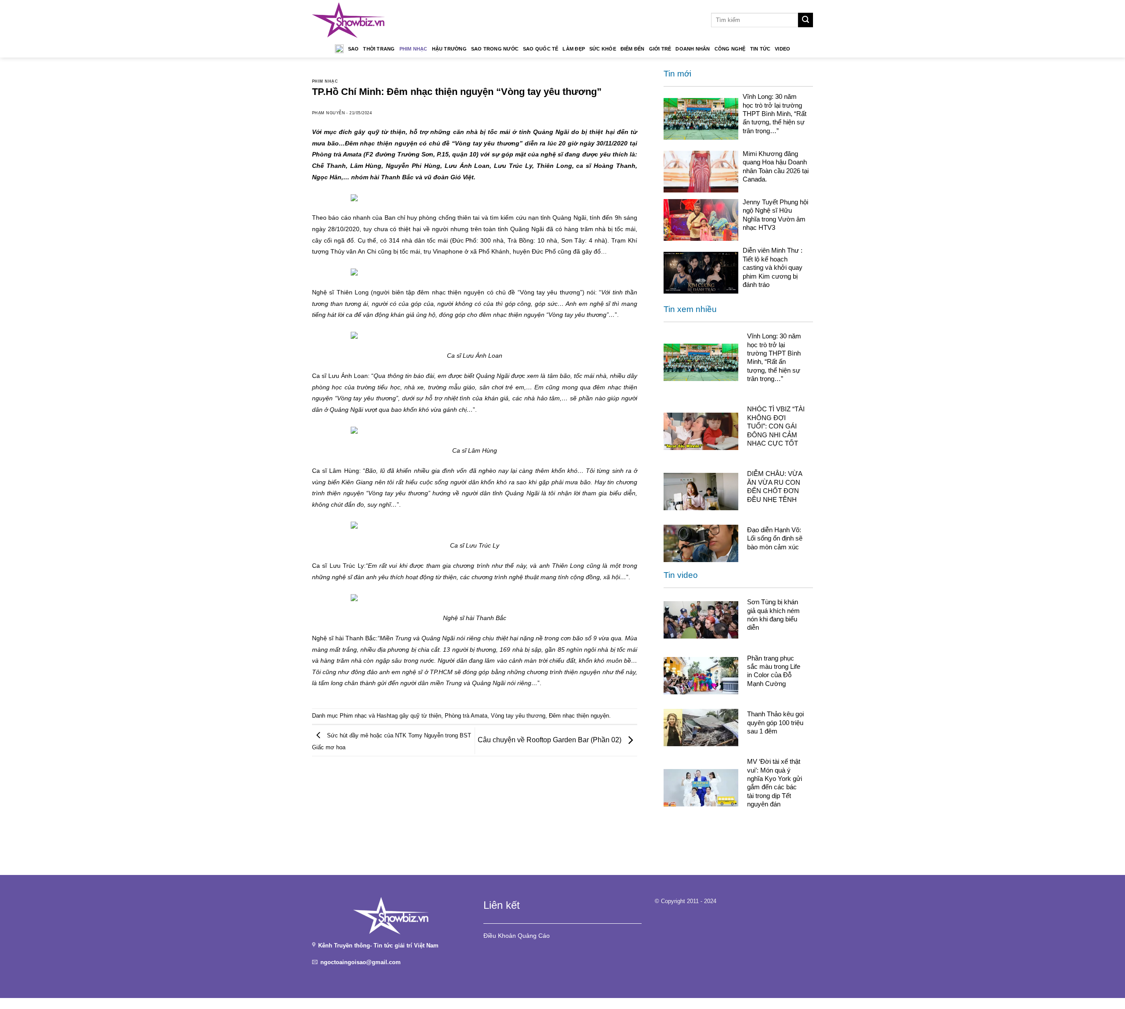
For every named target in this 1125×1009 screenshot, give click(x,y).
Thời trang (379, 48)
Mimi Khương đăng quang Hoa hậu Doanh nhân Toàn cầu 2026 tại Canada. (776, 166)
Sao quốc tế (540, 48)
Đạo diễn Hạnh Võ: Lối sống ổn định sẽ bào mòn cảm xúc (774, 538)
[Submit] (805, 20)
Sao (353, 48)
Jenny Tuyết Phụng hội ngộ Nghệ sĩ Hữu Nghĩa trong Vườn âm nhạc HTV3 (775, 214)
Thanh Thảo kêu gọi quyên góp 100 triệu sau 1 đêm (775, 722)
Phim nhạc (413, 48)
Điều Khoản (499, 935)
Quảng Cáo (534, 935)
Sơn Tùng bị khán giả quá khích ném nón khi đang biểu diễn (773, 614)
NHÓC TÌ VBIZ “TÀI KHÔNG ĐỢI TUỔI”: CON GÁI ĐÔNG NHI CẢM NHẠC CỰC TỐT (776, 426)
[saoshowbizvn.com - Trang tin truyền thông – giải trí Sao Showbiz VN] (348, 20)
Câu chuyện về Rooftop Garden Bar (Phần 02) (550, 740)
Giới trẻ (660, 48)
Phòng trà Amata (466, 715)
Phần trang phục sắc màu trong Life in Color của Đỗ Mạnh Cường (773, 670)
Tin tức (760, 48)
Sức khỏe (602, 48)
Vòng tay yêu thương (518, 715)
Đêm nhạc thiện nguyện (579, 715)
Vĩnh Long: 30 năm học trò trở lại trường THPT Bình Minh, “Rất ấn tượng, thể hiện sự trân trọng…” (774, 113)
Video (782, 48)
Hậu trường (449, 48)
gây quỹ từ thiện (420, 715)
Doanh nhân (692, 48)
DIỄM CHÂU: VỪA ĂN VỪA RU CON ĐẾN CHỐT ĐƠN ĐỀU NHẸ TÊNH (774, 486)
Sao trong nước (495, 48)
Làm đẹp (573, 48)
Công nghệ (730, 48)
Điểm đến (633, 48)
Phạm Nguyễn (328, 113)
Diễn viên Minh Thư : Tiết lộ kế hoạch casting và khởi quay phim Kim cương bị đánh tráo (772, 267)
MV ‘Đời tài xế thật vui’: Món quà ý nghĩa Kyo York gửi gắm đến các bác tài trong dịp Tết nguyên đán (774, 783)
